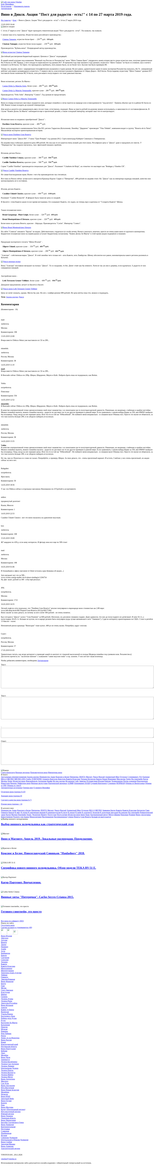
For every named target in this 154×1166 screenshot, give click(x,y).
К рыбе (78, 812)
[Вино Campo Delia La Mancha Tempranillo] (19, 99)
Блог (15, 20)
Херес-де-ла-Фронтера (10, 1038)
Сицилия (4, 960)
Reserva (77, 817)
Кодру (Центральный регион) (13, 1109)
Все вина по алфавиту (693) (12, 921)
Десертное (36, 815)
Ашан (52, 777)
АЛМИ (71, 783)
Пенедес (4, 1027)
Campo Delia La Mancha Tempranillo (16, 91)
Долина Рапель (7, 1070)
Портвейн (22, 815)
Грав (3, 986)
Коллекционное (60, 817)
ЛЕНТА (82, 777)
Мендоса (4, 1081)
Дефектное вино (24, 783)
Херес (10, 781)
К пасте (64, 812)
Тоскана (84, 779)
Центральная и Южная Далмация (14, 1140)
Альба (3, 949)
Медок (3, 988)
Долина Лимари (7, 1066)
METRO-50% (19, 779)
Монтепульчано (7, 971)
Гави (147, 810)
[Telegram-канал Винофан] (4, 934)
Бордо (3, 984)
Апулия (4, 940)
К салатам (86, 812)
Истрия (4, 1135)
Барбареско (5, 953)
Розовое (132, 815)
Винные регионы (22, 772)
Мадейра (4, 1055)
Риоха (3, 1036)
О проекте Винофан (41, 788)
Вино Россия (6, 1040)
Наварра (4, 1031)
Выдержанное (48, 817)
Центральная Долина (9, 1068)
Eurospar (146, 777)
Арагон (4, 1007)
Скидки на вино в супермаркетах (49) (16, 927)
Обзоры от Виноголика (135, 783)
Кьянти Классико (73, 779)
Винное (13, 783)
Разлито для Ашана (21, 817)
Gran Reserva (86, 817)
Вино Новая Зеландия (10, 1090)
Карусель (54, 779)
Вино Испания (7, 1005)
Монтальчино (6, 968)
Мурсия (4, 1029)
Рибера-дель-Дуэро (9, 1018)
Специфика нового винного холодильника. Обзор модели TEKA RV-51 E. (48, 867)
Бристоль (62, 779)
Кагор (145, 779)
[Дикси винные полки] (11, 262)
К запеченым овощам (37, 812)
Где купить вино (8, 925)
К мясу (17, 812)
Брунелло (92, 779)
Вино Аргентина (8, 1079)
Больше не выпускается (101, 817)
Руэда (3, 1020)
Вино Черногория (8, 1120)
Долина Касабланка (9, 1062)
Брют (83, 815)
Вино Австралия (8, 1086)
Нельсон (4, 1094)
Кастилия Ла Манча (9, 1023)
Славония (5, 1131)
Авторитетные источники (11, 788)
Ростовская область (9, 1046)
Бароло (99, 779)
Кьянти (119, 810)
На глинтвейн (137, 779)
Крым (104, 779)
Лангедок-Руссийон (9, 1003)
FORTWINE (37, 779)
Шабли (4, 994)
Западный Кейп (7, 1099)
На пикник (123, 812)
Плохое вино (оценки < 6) (11, 804)
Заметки (82, 781)
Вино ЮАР (5, 1096)
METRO (10, 779)
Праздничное (142, 781)
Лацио (3, 945)
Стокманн (112, 783)
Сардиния (5, 958)
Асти (3, 951)
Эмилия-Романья (8, 979)
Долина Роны (6, 1001)
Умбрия (4, 975)
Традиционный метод (99, 815)
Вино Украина (7, 1116)
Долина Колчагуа (8, 1073)
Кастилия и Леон (8, 1016)
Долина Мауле (7, 1077)
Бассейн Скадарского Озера (12, 1122)
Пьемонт (4, 947)
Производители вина (39, 772)
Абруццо (4, 938)
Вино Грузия (6, 1101)
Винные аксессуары (39, 783)
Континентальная (8, 1127)
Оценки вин (28, 788)
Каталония (5, 1025)
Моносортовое (36, 817)
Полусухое (52, 815)
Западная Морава (8, 1144)
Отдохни (123, 777)
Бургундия (5, 992)
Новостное (5, 783)
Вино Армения (7, 1146)
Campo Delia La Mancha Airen (14, 86)
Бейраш (4, 1051)
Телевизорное (117, 781)
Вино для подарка (143, 815)
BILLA (4, 779)
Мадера (4, 781)
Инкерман (112, 779)
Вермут (44, 815)
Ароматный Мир (112, 777)
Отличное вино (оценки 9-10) (13, 792)
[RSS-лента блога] (15, 934)
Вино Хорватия (7, 1125)
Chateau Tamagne (9, 39)
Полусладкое (62, 815)
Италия (101, 781)
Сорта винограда (8, 772)
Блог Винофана (7, 4)
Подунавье (5, 1129)
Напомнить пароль (22, 6)
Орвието (4, 812)
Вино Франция (7, 981)
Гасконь (4, 997)
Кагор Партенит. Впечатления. (21, 882)
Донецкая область (8, 1118)
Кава (88, 815)
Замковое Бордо (109, 810)
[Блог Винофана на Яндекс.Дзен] (10, 934)
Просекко (124, 815)
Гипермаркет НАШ (82, 783)
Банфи (49, 781)
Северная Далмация (9, 1138)
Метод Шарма (114, 815)
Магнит (89, 777)
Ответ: (3, 741)
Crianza (71, 817)
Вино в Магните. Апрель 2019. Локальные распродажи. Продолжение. (47, 838)
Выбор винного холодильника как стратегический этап (37, 824)
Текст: (3, 665)
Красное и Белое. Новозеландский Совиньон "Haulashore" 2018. (43, 853)
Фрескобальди (32, 781)
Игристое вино (19, 781)
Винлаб (102, 777)
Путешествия (92, 781)
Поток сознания (129, 781)
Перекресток (44, 777)
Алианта (45, 779)
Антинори (42, 781)
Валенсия (5, 1012)
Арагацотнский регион (10, 1148)
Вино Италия (6, 936)
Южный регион (7, 1114)
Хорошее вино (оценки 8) (11, 796)
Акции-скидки (12, 297)
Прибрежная (6, 1133)
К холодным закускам (109, 812)
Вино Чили (5, 1057)
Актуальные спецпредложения (13, 777)
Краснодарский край (9, 1044)
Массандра (121, 779)
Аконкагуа (5, 1060)
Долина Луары (7, 999)
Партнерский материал (57, 783)
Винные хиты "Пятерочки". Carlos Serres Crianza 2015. (37, 896)
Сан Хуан (5, 1083)
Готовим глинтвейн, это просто (21, 911)
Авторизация (6, 8)
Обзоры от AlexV (14, 785)
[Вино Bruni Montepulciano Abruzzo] (16, 227)
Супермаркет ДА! (135, 777)
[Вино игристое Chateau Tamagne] (15, 52)
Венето (4, 942)
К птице (24, 812)
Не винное (69, 781)
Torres (128, 779)
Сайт (77, 781)
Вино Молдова (7, 1107)
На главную (6, 20)
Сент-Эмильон (7, 990)
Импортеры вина (55, 772)
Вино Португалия (8, 1049)
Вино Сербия (6, 1142)
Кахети (4, 1103)
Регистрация (6, 6)
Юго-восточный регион (11, 1112)
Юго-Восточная (7, 1088)
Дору (3, 1053)
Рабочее (107, 781)
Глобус (28, 779)
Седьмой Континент (98, 783)
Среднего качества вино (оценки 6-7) (16, 800)
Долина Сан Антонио (10, 1064)
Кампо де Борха (7, 1010)
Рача (3, 1105)
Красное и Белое (62, 777)
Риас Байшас (6, 1033)
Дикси (21, 297)
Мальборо (5, 1092)
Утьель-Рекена (7, 1014)
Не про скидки (59, 781)
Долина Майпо (7, 1075)
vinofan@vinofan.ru (8, 1159)
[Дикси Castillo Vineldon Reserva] (15, 170)
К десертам (95, 812)
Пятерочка (74, 777)
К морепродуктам (53, 812)
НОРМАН (120, 783)
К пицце (71, 812)
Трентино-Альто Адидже (11, 973)
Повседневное (7, 817)
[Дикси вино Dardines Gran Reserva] (16, 135)
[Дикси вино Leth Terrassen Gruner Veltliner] (19, 289)
